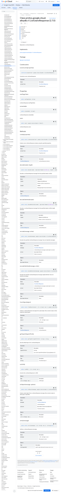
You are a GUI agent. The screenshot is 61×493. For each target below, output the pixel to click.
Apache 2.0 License (33, 461)
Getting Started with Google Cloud (43, 475)
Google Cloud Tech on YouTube (54, 481)
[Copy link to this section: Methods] (27, 131)
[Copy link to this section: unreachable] (28, 106)
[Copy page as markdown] (25, 23)
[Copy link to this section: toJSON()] (26, 364)
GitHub (40, 472)
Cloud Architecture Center (42, 479)
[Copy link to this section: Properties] (28, 91)
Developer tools (33, 13)
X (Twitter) (52, 476)
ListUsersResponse (24, 161)
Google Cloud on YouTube (53, 478)
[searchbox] (8, 11)
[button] (8, 140)
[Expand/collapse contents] (26, 26)
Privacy (25, 486)
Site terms (30, 486)
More (17, 1)
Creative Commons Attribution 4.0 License (50, 460)
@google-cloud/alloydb (25, 60)
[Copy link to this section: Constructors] (30, 64)
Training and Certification (44, 481)
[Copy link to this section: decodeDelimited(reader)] (35, 199)
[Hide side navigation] (14, 491)
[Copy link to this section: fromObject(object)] (32, 302)
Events (51, 474)
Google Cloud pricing (21, 474)
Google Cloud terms (36, 486)
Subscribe (47, 490)
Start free (56, 5)
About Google (20, 486)
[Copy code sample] (56, 71)
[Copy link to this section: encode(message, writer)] (35, 231)
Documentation (26, 13)
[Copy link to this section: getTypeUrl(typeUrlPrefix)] (35, 334)
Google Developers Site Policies (49, 461)
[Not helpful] (56, 13)
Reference (15, 7)
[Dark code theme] (54, 71)
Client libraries (26, 5)
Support (29, 474)
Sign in (58, 1)
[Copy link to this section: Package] (26, 57)
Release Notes (31, 476)
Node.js (18, 5)
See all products (20, 472)
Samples (21, 7)
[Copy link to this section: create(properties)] (31, 134)
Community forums (32, 472)
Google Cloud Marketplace (19, 477)
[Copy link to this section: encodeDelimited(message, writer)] (40, 266)
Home (21, 13)
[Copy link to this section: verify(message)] (30, 420)
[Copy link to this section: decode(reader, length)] (34, 165)
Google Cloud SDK (9, 5)
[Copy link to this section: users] (24, 118)
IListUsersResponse (43, 84)
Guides (9, 7)
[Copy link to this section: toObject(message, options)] (36, 384)
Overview (3, 7)
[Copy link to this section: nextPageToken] (29, 94)
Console (42, 1)
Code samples (42, 477)
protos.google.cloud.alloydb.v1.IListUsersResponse (30, 52)
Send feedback (52, 18)
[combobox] (32, 1)
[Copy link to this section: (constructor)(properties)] (35, 68)
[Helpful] (54, 13)
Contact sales (20, 478)
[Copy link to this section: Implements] (28, 49)
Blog (51, 472)
